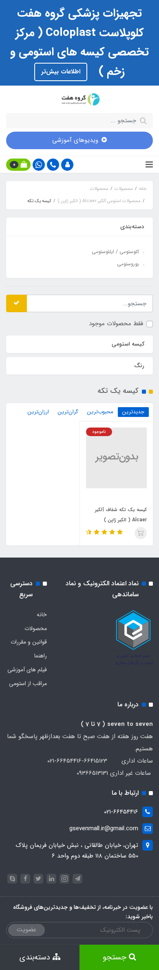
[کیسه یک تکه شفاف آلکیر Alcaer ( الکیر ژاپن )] (116, 457)
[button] (67, 165)
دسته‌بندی (36, 957)
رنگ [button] (139, 365)
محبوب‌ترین (100, 412)
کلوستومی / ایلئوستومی (115, 252)
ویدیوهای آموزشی (75, 140)
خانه (42, 614)
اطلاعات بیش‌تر (60, 72)
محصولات (35, 628)
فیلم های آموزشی (27, 669)
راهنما (40, 655)
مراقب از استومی (28, 683)
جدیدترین (133, 412)
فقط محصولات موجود (116, 323)
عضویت (26, 930)
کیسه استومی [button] (128, 344)
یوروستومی (128, 264)
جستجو (116, 957)
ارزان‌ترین (38, 412)
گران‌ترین (68, 412)
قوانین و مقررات (29, 641)
